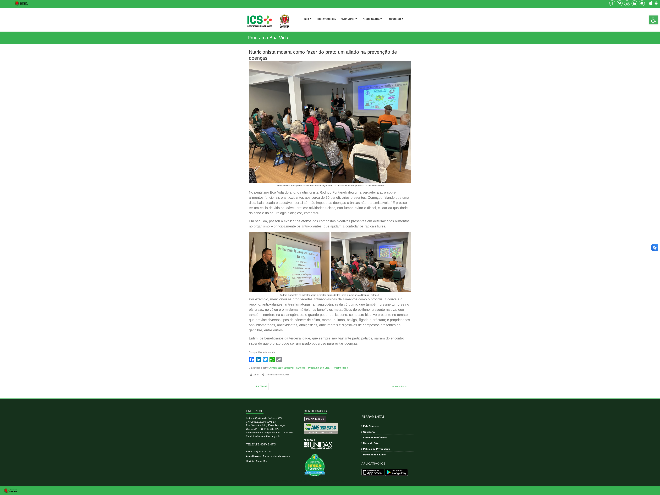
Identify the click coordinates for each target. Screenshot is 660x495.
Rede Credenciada (326, 19)
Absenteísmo (401, 386)
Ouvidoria (369, 431)
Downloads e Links (374, 454)
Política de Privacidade (376, 449)
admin (256, 374)
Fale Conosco (371, 426)
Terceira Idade (340, 367)
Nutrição (300, 367)
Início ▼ (308, 19)
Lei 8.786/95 (258, 386)
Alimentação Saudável (281, 367)
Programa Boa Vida (318, 367)
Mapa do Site (370, 443)
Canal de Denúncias (375, 437)
